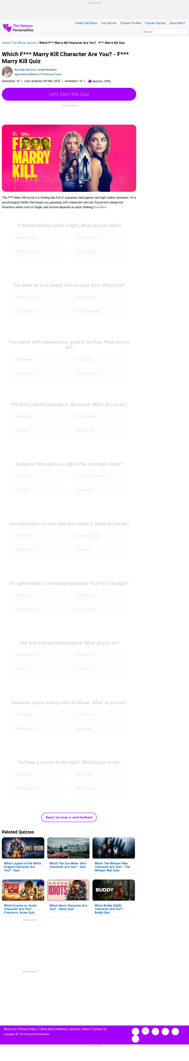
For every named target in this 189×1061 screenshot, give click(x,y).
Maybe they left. (27, 237)
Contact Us (99, 1029)
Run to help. (84, 774)
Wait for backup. (87, 416)
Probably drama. (86, 251)
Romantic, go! (85, 595)
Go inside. (22, 430)
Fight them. (23, 535)
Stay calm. (83, 549)
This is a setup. (86, 609)
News (86, 1029)
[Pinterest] (175, 1031)
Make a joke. (84, 728)
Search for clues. (27, 297)
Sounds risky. (24, 595)
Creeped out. (25, 476)
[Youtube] (135, 1039)
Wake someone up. (28, 788)
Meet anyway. (25, 359)
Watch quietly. (25, 728)
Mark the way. (85, 430)
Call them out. (85, 714)
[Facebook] (135, 1031)
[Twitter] (145, 1031)
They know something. (91, 476)
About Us (10, 1029)
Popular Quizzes (155, 23)
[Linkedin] (165, 1031)
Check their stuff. (87, 237)
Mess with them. (87, 373)
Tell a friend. (84, 359)
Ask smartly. (24, 714)
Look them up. (25, 373)
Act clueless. (84, 655)
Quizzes (75, 1029)
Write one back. (86, 297)
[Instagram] (155, 1031)
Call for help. (84, 669)
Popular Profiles (130, 23)
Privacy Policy (27, 1029)
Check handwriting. (88, 311)
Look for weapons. (88, 535)
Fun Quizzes (109, 23)
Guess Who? (177, 23)
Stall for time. (25, 549)
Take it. (21, 669)
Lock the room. (26, 311)
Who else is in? (25, 609)
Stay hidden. (24, 774)
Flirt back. (22, 490)
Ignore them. (85, 490)
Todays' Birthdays (85, 23)
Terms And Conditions (53, 1029)
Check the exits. (86, 788)
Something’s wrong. (29, 251)
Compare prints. (26, 655)
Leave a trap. (24, 416)
